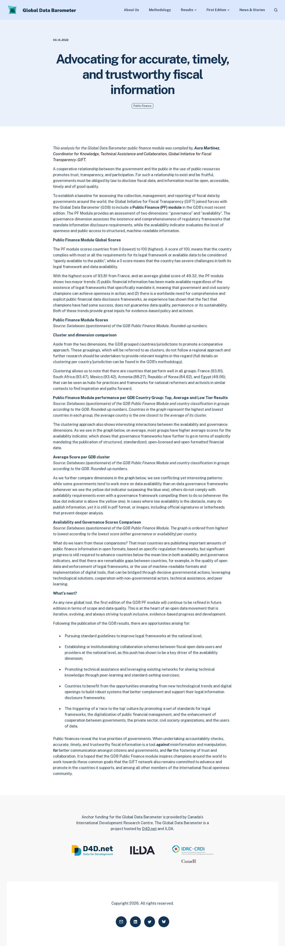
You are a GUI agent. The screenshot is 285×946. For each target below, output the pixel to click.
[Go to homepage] (42, 10)
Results (187, 10)
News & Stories (252, 10)
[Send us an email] (121, 921)
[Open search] (275, 10)
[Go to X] (149, 921)
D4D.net (149, 828)
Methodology (160, 10)
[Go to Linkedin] (135, 921)
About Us (131, 10)
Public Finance (142, 105)
